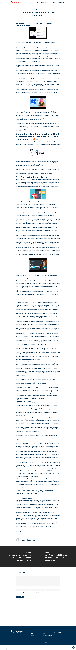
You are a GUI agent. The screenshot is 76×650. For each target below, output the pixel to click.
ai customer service (44, 306)
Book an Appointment (61, 2)
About (38, 2)
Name (17, 588)
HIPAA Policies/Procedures (47, 635)
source (31, 498)
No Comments (45, 17)
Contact (54, 2)
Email (32, 588)
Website (47, 588)
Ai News (38, 9)
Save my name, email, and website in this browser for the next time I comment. (29, 592)
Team (46, 2)
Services (42, 2)
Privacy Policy (45, 633)
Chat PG (47, 220)
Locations (50, 2)
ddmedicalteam (31, 17)
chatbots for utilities (54, 42)
